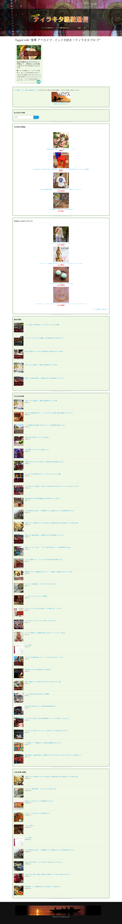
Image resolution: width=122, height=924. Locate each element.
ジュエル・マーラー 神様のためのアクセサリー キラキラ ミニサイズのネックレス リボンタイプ (61, 263)
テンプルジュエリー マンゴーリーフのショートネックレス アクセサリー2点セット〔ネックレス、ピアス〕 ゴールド (61, 303)
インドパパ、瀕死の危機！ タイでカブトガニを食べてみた (40, 584)
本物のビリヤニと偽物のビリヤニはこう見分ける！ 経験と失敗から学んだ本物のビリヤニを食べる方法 (51, 523)
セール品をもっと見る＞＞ (100, 309)
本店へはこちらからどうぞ (61, 104)
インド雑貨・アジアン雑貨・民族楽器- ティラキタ (27, 90)
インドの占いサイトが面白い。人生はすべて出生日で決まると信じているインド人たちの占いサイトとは (52, 486)
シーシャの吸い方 (29, 825)
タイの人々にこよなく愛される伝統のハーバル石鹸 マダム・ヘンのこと (43, 608)
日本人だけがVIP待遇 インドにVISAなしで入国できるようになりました (43, 862)
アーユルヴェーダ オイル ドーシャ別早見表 (36, 596)
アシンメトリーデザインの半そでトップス (61, 243)
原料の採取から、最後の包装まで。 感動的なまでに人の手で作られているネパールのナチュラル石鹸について (53, 755)
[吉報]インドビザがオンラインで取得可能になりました (39, 801)
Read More (38, 82)
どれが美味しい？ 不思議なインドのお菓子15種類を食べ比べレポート (43, 743)
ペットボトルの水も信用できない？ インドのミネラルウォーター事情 (43, 474)
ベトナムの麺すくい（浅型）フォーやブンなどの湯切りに (61, 209)
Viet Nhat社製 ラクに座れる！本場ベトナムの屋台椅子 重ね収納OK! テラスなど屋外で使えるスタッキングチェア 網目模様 (61, 169)
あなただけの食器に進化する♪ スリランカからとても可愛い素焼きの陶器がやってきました (49, 413)
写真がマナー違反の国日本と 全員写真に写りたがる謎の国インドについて (44, 535)
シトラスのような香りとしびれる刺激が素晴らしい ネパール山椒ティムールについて (47, 718)
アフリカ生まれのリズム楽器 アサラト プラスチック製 (61, 283)
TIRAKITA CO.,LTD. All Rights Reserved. (61, 917)
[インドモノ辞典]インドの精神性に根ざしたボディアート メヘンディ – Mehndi (45, 633)
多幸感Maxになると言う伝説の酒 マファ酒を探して (38, 669)
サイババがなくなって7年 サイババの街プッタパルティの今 (40, 620)
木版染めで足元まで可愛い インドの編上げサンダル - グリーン (61, 149)
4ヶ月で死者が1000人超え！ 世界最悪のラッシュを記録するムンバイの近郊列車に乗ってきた (49, 510)
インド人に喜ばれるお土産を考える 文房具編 (37, 694)
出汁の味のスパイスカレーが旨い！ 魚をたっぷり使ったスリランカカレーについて (28, 64)
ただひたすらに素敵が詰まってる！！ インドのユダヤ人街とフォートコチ (44, 657)
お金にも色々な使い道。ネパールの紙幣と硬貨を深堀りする (40, 706)
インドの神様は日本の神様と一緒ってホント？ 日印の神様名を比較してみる (45, 425)
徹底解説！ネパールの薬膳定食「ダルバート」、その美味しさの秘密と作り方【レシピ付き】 (49, 572)
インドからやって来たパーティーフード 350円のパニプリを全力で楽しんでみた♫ (46, 730)
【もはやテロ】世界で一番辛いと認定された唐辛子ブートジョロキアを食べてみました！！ (48, 874)
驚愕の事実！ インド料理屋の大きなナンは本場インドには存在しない (43, 886)
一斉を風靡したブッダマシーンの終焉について (37, 449)
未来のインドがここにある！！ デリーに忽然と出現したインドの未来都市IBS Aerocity (47, 547)
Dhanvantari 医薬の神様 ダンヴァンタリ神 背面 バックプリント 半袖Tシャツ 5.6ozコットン (61, 189)
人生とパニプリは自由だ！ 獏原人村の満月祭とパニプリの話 (41, 400)
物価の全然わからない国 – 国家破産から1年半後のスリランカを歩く (42, 498)
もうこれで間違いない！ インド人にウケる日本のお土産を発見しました (44, 559)
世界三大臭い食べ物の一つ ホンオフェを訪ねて (37, 437)
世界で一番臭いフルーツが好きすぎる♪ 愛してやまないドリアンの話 (43, 681)
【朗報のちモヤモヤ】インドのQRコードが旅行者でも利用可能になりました (44, 462)
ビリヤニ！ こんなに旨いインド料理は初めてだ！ (37, 813)
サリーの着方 (28, 645)
